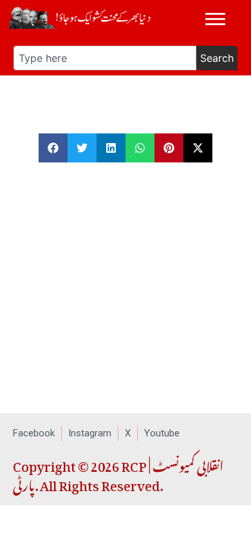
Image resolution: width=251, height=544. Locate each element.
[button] (53, 147)
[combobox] (105, 58)
